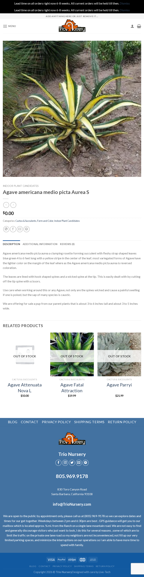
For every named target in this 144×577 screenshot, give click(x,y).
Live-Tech (104, 572)
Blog (13, 422)
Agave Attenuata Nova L (25, 387)
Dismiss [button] (125, 3)
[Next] (141, 368)
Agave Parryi (119, 384)
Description (11, 244)
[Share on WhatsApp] (6, 229)
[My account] (132, 26)
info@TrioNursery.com (72, 504)
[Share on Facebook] (13, 229)
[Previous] (3, 368)
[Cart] (139, 26)
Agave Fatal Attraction (72, 387)
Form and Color (45, 220)
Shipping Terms (89, 422)
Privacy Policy (56, 422)
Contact (29, 422)
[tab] (11, 244)
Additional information (40, 244)
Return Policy (122, 422)
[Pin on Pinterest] (26, 229)
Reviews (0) (67, 244)
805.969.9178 (72, 476)
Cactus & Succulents (25, 220)
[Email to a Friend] (20, 229)
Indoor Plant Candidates (21, 185)
